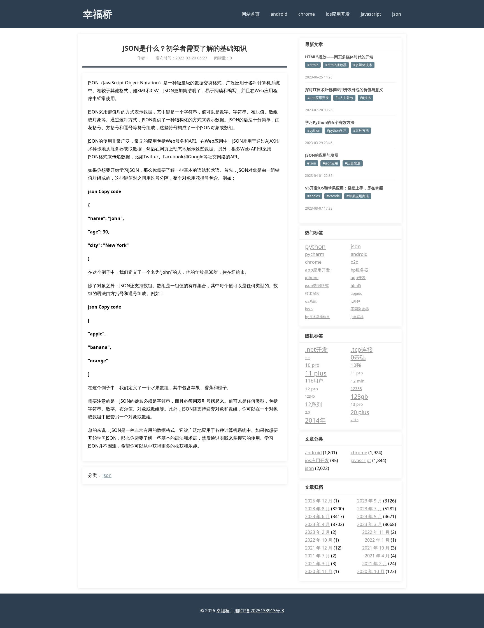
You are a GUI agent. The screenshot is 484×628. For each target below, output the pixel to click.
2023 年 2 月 (317, 532)
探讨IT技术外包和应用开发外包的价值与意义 (344, 89)
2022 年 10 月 (318, 540)
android (279, 14)
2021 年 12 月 (318, 548)
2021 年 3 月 (317, 563)
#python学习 (336, 130)
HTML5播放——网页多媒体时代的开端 (339, 56)
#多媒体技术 (362, 64)
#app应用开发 (318, 97)
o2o (354, 262)
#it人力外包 (344, 97)
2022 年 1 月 (377, 540)
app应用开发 (317, 270)
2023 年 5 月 (369, 516)
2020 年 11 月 (318, 571)
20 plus (360, 412)
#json (311, 163)
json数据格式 (317, 285)
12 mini (358, 381)
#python (313, 130)
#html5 (312, 64)
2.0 (307, 412)
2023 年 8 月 (317, 509)
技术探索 (312, 293)
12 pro (311, 388)
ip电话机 (357, 316)
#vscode (333, 196)
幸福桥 (97, 13)
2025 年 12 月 (318, 501)
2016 (355, 420)
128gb (359, 396)
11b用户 (314, 380)
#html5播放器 (335, 64)
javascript (371, 14)
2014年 (315, 420)
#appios (313, 196)
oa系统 (311, 301)
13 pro (357, 404)
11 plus (316, 373)
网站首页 (251, 14)
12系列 (313, 404)
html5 (356, 285)
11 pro (357, 373)
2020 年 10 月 (371, 571)
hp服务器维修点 (317, 316)
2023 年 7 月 (369, 509)
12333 (356, 388)
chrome (306, 14)
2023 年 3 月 (369, 524)
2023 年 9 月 (369, 501)
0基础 (358, 357)
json (396, 14)
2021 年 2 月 (374, 563)
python (315, 246)
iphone (311, 277)
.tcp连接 (362, 349)
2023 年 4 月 (317, 524)
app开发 (358, 277)
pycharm (314, 254)
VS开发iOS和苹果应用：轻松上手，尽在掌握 (344, 188)
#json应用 (330, 163)
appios (356, 293)
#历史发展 (352, 163)
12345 (310, 396)
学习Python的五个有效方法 (329, 122)
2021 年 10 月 (376, 548)
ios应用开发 (338, 14)
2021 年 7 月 (317, 556)
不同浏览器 (360, 309)
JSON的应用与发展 (321, 155)
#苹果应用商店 (357, 196)
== (307, 357)
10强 (356, 365)
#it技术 (365, 97)
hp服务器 (359, 270)
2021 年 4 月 (377, 556)
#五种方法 (361, 130)
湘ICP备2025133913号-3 (259, 611)
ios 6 (309, 309)
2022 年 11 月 (376, 532)
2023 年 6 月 (317, 516)
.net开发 (316, 349)
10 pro (312, 365)
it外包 (355, 301)
